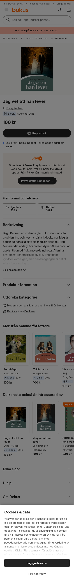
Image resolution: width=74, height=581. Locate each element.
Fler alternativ (37, 574)
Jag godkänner (37, 563)
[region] (37, 543)
